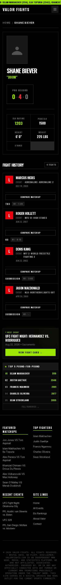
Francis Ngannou (42, 446)
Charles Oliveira (41, 451)
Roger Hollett (26, 213)
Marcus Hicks (25, 177)
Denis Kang (23, 249)
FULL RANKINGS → (30, 406)
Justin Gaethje (40, 441)
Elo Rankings (40, 513)
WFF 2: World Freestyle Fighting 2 (33, 255)
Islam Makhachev (42, 436)
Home (7, 22)
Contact (37, 523)
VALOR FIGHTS (16, 9)
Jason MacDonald (28, 288)
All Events (38, 508)
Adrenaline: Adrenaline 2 (35, 182)
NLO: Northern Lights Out (35, 292)
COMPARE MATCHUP (30, 197)
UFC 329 (7, 519)
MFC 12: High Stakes (31, 217)
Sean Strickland (41, 457)
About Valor (39, 518)
